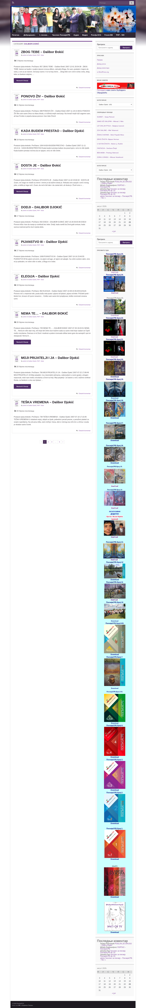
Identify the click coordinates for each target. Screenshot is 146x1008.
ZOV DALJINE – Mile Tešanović (107, 130)
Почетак (15, 35)
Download (114, 272)
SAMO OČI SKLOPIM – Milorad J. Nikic (110, 121)
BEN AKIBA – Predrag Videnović (108, 153)
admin (25, 55)
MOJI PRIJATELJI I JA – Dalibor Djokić (50, 358)
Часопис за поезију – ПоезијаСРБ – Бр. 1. (116, 197)
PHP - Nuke (40, 55)
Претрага (101, 44)
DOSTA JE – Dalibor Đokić (41, 165)
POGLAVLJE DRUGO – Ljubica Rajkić (116, 182)
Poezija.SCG (96, 35)
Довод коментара (103, 68)
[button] (57, 22)
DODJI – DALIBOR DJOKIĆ (41, 207)
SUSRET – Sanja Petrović (105, 117)
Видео (85, 35)
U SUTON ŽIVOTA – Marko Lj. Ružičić (110, 144)
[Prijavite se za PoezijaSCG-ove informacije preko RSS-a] (13, 2)
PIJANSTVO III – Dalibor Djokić (44, 241)
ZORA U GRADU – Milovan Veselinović (110, 157)
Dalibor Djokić (32, 55)
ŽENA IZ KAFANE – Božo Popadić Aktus (110, 135)
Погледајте (101, 90)
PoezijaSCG (125, 24)
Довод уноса (101, 64)
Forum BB (108, 35)
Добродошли (29, 35)
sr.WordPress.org (103, 72)
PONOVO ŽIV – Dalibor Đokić (43, 96)
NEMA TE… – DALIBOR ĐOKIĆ (44, 313)
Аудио (76, 35)
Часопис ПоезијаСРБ (61, 35)
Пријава (100, 60)
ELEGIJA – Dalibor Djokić (40, 276)
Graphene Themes (27, 1005)
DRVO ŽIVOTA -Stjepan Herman (108, 139)
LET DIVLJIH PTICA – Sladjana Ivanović (110, 126)
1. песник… (44, 35)
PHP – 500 (120, 35)
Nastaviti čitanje (22, 80)
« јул (114, 231)
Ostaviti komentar (85, 87)
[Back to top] (141, 1003)
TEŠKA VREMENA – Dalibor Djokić (47, 402)
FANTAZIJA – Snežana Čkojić (107, 148)
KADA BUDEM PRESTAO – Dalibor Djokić (52, 131)
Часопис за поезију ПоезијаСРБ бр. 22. (112, 189)
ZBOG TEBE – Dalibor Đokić (42, 52)
